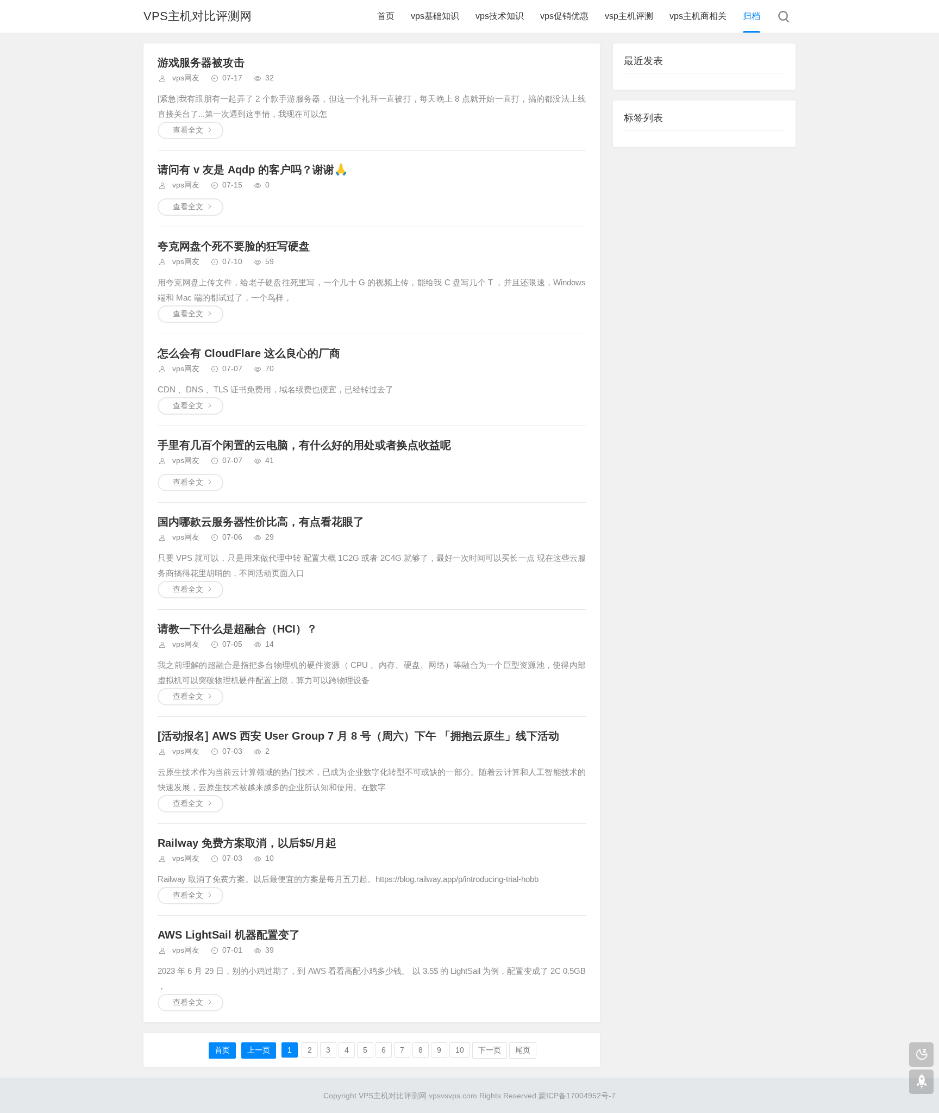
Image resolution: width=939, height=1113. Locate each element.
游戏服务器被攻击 (201, 62)
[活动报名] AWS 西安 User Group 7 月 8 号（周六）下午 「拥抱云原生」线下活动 (358, 736)
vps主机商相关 (698, 16)
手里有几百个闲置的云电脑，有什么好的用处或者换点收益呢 (304, 445)
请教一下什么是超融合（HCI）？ (237, 629)
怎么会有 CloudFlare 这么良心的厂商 (249, 353)
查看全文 (188, 130)
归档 (751, 16)
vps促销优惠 (564, 16)
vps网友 (185, 77)
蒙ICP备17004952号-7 (577, 1095)
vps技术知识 (499, 16)
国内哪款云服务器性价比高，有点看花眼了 (261, 522)
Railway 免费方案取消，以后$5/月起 (247, 843)
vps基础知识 (435, 16)
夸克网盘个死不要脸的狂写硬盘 (234, 246)
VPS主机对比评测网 (197, 16)
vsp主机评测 (629, 16)
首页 (386, 16)
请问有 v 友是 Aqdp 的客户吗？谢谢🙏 (253, 170)
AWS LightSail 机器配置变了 (229, 935)
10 (459, 1050)
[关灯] (921, 1054)
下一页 (489, 1050)
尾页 (522, 1050)
